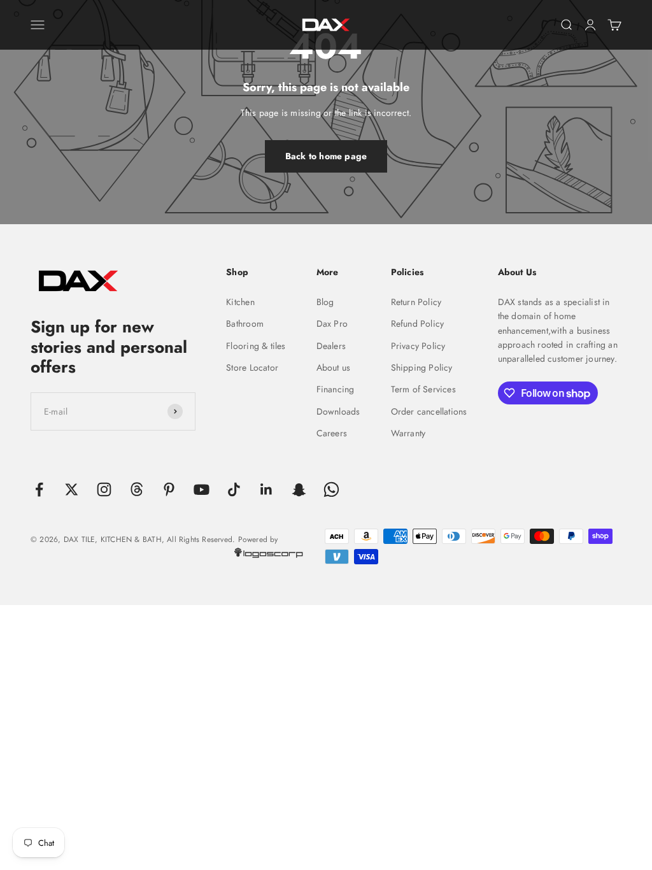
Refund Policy (417, 323)
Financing (335, 389)
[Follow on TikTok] (234, 489)
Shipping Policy (422, 367)
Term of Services (423, 389)
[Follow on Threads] (136, 489)
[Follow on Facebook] (39, 489)
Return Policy (416, 302)
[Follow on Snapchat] (299, 489)
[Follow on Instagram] (104, 489)
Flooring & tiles (255, 345)
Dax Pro (332, 323)
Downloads (338, 411)
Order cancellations (429, 411)
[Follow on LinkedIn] (266, 489)
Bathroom (245, 323)
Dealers (331, 345)
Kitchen (240, 302)
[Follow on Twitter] (71, 489)
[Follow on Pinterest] (169, 489)
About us (333, 367)
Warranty (408, 433)
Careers (331, 433)
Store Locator (252, 367)
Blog (325, 302)
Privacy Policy (418, 345)
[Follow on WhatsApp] (331, 489)
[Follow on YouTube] (201, 489)
